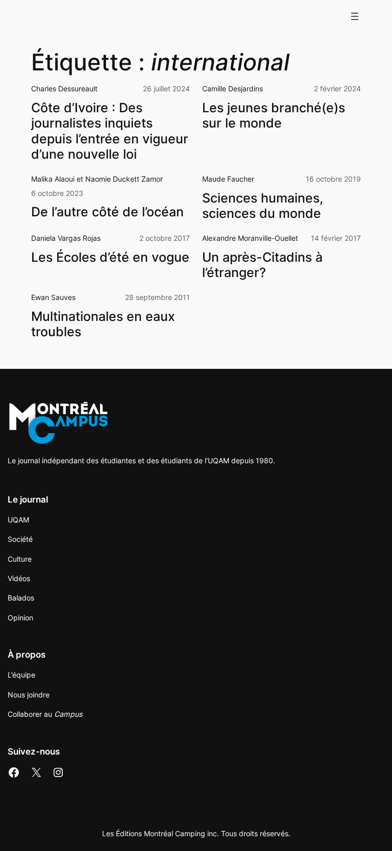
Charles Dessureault (64, 88)
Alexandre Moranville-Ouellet (250, 238)
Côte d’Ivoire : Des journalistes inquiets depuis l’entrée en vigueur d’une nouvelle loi (109, 131)
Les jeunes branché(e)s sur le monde (273, 115)
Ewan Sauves (53, 297)
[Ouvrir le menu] (355, 16)
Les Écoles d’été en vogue (110, 257)
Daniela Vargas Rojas (66, 238)
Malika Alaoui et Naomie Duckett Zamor (97, 178)
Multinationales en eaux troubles (103, 324)
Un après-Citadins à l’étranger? (262, 264)
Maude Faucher (228, 178)
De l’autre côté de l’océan (107, 211)
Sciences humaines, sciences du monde (262, 205)
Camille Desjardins (232, 88)
